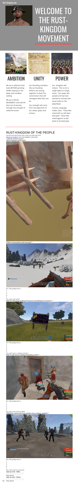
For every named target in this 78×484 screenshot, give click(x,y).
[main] (53, 25)
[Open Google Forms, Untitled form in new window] (68, 132)
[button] (3, 480)
